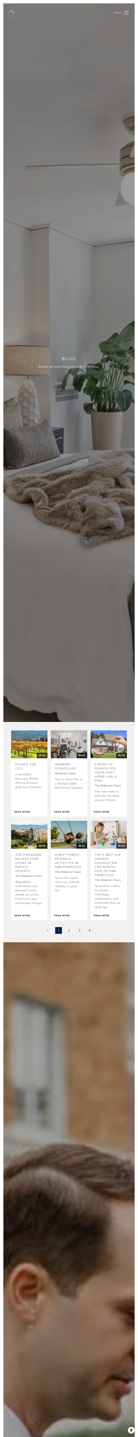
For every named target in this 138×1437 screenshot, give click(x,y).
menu (118, 12)
